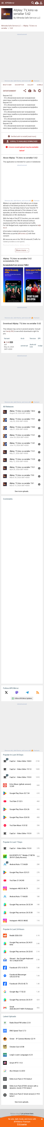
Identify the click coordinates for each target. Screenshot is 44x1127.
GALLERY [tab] (30, 85)
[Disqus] (22, 592)
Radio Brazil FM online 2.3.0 (20, 1023)
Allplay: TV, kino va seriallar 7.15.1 (22, 435)
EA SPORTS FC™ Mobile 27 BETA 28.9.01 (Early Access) (22, 856)
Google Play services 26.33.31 (21, 1000)
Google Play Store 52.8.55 (19, 817)
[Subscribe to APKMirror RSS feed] (37, 693)
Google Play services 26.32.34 (21, 905)
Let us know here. (27, 1114)
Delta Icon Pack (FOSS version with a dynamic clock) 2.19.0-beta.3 (24, 1087)
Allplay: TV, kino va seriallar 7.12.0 (22, 459)
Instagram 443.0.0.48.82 (19, 921)
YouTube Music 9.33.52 (18, 825)
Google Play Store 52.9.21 (19, 872)
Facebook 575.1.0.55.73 (19, 968)
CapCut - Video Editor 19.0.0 (20, 777)
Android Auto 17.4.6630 (19, 896)
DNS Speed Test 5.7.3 (18, 1031)
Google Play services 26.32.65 (21, 952)
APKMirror (9, 3)
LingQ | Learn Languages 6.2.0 (21, 1055)
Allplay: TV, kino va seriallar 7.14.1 (22, 443)
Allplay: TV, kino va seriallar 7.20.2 (22, 411)
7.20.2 (26, 265)
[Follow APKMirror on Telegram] (27, 693)
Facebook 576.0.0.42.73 (19, 984)
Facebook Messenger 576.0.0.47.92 (18, 976)
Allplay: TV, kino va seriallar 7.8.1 (22, 483)
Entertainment (9, 91)
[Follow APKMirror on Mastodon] (16, 693)
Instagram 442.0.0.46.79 (19, 888)
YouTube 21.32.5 (16, 801)
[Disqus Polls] (22, 531)
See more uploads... (22, 491)
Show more (21, 250)
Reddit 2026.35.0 (16, 935)
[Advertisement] (22, 57)
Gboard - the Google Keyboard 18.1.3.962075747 (21, 960)
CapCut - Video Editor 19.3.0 (20, 833)
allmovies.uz (22, 233)
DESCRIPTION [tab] (19, 85)
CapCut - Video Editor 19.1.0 (20, 769)
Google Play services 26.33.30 (21, 913)
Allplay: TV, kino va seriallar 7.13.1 (22, 451)
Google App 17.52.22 (17, 992)
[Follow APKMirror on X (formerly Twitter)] (6, 693)
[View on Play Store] (29, 91)
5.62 (8, 342)
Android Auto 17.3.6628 (19, 864)
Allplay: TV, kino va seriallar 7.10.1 (22, 467)
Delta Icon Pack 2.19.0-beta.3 (21, 1079)
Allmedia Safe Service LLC (28, 18)
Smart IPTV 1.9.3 (16, 1063)
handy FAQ (10, 331)
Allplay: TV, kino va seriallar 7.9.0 (22, 475)
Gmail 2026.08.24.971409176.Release (21, 1008)
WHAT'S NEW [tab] (7, 85)
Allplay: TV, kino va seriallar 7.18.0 (22, 427)
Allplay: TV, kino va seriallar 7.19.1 (22, 419)
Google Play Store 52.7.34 (19, 793)
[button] (24, 91)
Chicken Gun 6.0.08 (17, 1047)
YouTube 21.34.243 (17, 880)
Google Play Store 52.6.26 (19, 809)
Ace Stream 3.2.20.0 (17, 1071)
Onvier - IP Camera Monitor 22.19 (22, 1039)
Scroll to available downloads (23, 141)
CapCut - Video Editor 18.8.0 (20, 761)
